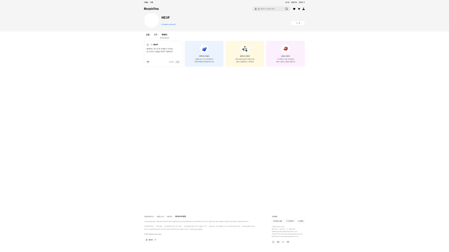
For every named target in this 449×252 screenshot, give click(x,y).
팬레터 (164, 34)
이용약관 (169, 216)
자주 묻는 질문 (277, 221)
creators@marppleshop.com (289, 236)
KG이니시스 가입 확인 (196, 229)
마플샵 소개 (160, 216)
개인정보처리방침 (180, 216)
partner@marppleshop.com (293, 234)
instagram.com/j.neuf (168, 24)
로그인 (287, 2)
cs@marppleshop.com (289, 231)
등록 (177, 62)
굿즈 (156, 34)
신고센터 (300, 221)
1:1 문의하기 (290, 221)
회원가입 (294, 2)
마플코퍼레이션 (149, 216)
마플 (151, 2)
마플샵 (146, 2)
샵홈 (148, 34)
